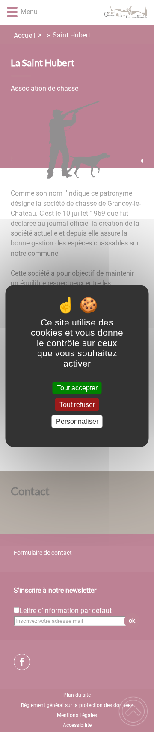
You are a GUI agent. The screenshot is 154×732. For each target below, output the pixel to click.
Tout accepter (77, 388)
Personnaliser (77, 421)
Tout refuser (77, 404)
